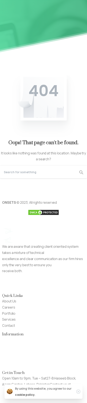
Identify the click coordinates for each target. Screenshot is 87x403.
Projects (8, 345)
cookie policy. (25, 395)
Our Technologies (16, 339)
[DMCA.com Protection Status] (43, 212)
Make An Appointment (57, 283)
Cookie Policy (12, 364)
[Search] (81, 172)
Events (7, 352)
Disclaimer (10, 358)
